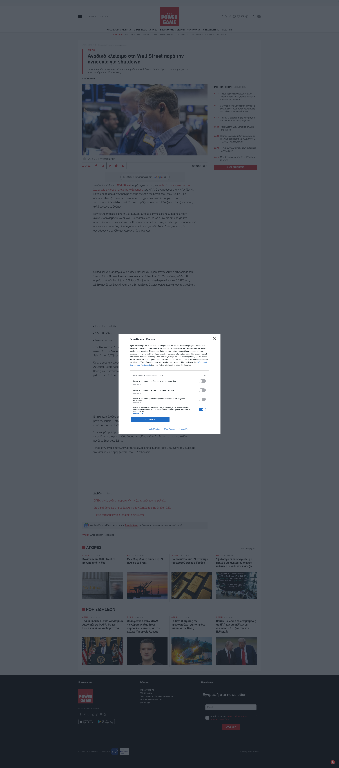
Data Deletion (154, 429)
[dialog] (169, 384)
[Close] (215, 339)
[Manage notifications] (333, 762)
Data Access (169, 429)
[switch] (202, 381)
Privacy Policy (184, 429)
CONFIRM (150, 420)
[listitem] (169, 375)
